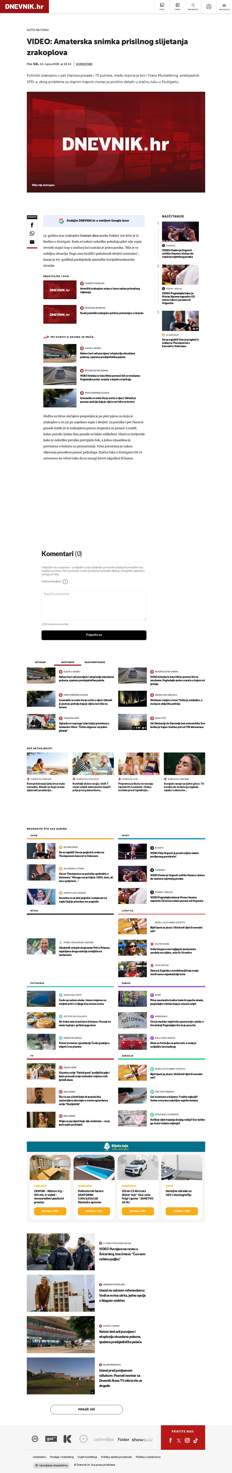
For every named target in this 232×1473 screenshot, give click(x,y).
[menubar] (208, 6)
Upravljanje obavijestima (53, 1465)
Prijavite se (94, 635)
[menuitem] (208, 6)
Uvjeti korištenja (87, 1457)
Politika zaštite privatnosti (116, 1457)
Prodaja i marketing (62, 1457)
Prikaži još (86, 1409)
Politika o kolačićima (148, 1457)
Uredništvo (39, 1457)
